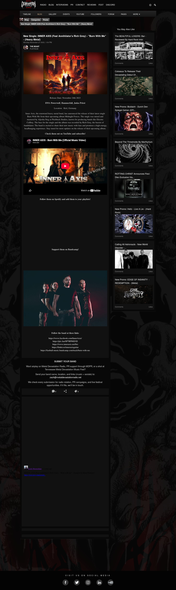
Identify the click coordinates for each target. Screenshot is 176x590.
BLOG (51, 4)
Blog (26, 20)
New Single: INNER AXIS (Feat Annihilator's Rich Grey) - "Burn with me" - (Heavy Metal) (56, 24)
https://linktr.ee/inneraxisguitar (65, 347)
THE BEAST (34, 46)
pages (123, 14)
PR (72, 4)
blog (39, 14)
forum (111, 14)
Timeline (27, 14)
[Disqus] (65, 430)
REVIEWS (91, 4)
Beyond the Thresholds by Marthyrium (133, 141)
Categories (35, 20)
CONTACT (80, 4)
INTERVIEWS (62, 4)
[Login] (150, 4)
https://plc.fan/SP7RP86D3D (65, 341)
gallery (52, 14)
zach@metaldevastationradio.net (65, 377)
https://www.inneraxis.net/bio (65, 344)
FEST (101, 4)
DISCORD (110, 4)
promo (45, 20)
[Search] (155, 4)
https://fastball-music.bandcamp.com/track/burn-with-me (65, 350)
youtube (80, 14)
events (66, 14)
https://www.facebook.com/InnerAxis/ (65, 338)
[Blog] (22, 29)
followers (96, 14)
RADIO (43, 4)
